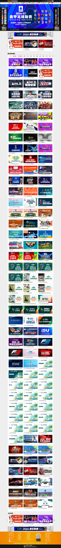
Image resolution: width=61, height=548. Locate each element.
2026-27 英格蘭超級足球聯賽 (44, 67)
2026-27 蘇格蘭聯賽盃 (28, 142)
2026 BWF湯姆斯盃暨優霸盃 (14, 174)
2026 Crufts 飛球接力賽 (43, 282)
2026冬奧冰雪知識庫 (13, 443)
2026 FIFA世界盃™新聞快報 (29, 260)
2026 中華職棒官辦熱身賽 (28, 325)
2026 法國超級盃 (12, 153)
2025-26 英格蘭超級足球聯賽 (14, 346)
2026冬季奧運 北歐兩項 (43, 411)
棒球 (24, 56)
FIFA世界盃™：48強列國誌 (44, 260)
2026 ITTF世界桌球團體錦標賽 (44, 185)
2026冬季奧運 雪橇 (27, 411)
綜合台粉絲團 (47, 538)
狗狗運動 (14, 56)
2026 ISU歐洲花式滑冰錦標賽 (29, 368)
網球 (37, 56)
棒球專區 (33, 3)
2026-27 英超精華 (12, 67)
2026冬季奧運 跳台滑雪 (43, 422)
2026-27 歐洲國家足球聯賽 (29, 346)
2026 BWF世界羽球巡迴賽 (29, 163)
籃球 (31, 56)
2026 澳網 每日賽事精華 (43, 454)
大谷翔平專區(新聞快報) (28, 99)
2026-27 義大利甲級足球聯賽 (14, 77)
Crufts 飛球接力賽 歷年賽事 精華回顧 (45, 293)
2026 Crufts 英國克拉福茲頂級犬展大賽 (16, 271)
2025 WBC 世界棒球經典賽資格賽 (45, 325)
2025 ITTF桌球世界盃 (43, 508)
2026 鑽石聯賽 (12, 196)
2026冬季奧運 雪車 (12, 389)
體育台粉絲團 (47, 535)
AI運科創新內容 (27, 443)
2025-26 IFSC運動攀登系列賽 (44, 486)
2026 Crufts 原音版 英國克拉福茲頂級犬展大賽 (32, 271)
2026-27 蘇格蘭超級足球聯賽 (29, 131)
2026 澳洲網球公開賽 (28, 454)
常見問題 (28, 534)
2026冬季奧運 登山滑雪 (43, 379)
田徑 (50, 56)
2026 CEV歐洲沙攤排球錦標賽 (44, 174)
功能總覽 (19, 539)
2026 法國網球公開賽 (43, 217)
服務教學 (28, 538)
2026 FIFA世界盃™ (12, 131)
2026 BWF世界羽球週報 (43, 357)
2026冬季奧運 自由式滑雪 (14, 411)
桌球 (40, 56)
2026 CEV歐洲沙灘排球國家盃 (29, 239)
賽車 (43, 56)
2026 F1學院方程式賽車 (28, 357)
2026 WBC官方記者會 (13, 314)
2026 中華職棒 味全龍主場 (43, 110)
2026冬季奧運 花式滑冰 (28, 379)
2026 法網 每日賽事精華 (13, 228)
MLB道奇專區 (41, 99)
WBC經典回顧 (41, 314)
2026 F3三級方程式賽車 (13, 357)
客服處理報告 (29, 539)
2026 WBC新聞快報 (27, 314)
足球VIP (37, 3)
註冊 (45, 1)
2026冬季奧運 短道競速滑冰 (14, 422)
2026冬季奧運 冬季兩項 (13, 400)
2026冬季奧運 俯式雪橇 (28, 422)
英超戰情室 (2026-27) (43, 131)
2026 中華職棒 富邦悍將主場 (29, 110)
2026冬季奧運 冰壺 (42, 400)
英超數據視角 (41, 465)
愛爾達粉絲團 (47, 534)
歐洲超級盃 (26, 153)
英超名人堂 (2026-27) (43, 153)
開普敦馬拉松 (26, 228)
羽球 (34, 56)
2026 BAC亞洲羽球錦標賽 (28, 174)
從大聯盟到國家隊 (12, 325)
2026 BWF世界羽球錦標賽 (29, 67)
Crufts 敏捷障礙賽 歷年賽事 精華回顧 (16, 303)
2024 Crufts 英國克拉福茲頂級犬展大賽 (16, 282)
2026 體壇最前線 (42, 163)
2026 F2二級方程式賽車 (43, 346)
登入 (43, 1)
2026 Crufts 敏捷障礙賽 (28, 282)
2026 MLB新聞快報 (27, 88)
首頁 (9, 3)
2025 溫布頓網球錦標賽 (43, 497)
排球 (47, 56)
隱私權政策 (19, 538)
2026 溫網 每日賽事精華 (28, 217)
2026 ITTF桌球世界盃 (43, 196)
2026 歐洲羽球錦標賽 (13, 185)
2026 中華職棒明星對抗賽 (14, 163)
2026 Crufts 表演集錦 (28, 293)
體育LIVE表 (17, 3)
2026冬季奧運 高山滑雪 (28, 389)
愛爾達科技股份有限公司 (17, 543)
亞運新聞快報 (11, 48)
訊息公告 (28, 535)
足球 (28, 56)
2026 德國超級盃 (42, 142)
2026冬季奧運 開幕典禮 (43, 368)
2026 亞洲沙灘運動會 (43, 239)
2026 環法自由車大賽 (43, 120)
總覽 (10, 56)
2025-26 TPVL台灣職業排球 (14, 336)
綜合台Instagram (47, 541)
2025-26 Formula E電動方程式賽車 (15, 368)
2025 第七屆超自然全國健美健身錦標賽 (31, 497)
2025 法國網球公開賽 (13, 508)
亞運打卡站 (28, 3)
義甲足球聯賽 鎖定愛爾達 (14, 29)
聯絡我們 (46, 543)
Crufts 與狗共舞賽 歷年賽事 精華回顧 (30, 303)
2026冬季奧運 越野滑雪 (28, 400)
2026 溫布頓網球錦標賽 (13, 217)
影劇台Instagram (47, 540)
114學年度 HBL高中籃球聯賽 (14, 497)
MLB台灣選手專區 (12, 99)
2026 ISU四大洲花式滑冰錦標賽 (44, 336)
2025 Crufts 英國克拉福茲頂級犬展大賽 (46, 271)
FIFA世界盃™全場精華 (13, 260)
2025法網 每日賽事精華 (28, 508)
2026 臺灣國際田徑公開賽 (43, 228)
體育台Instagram (47, 539)
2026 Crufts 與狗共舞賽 (13, 293)
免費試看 (19, 534)
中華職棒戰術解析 (27, 465)
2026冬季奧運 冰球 (42, 389)
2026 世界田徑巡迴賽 (28, 196)
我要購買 (22, 3)
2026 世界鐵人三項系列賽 (14, 239)
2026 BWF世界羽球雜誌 (43, 443)
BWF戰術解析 (41, 48)
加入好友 (12, 541)
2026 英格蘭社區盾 (12, 142)
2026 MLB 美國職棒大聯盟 (14, 88)
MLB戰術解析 (26, 48)
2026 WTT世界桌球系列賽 (29, 185)
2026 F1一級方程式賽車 (28, 120)
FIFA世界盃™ (43, 3)
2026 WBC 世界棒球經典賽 (44, 303)
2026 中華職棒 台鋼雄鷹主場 (14, 110)
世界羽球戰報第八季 (13, 454)
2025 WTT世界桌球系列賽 (14, 486)
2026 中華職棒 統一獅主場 (14, 120)
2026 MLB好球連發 (42, 88)
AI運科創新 (20, 56)
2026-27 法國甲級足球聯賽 (29, 77)
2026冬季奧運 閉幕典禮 (13, 379)
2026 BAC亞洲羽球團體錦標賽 (29, 336)
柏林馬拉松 (26, 486)
